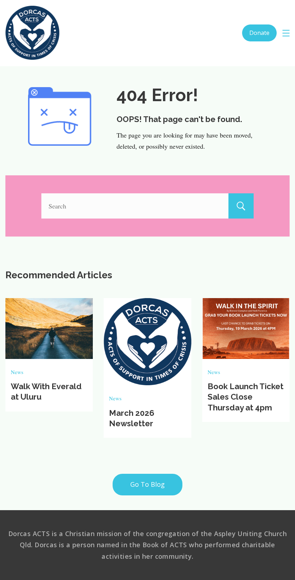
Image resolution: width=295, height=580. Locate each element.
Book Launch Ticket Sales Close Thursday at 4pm (245, 397)
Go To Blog (147, 484)
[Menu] (286, 33)
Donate (259, 33)
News (17, 372)
